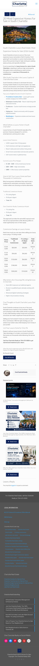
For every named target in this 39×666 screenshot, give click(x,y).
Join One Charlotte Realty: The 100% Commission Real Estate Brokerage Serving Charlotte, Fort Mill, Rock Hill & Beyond (19, 435)
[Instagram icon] (17, 659)
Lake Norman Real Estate (11, 587)
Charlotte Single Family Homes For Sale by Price (18, 583)
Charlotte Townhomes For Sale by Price (16, 581)
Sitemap (6, 522)
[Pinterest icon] (19, 659)
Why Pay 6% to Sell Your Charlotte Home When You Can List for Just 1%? (19, 468)
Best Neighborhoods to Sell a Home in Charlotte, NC (17, 628)
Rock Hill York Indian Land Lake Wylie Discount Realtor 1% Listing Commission (19, 615)
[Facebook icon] (15, 659)
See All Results (9, 357)
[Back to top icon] (19, 651)
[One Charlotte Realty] (19, 4)
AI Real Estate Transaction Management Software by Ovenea (18, 400)
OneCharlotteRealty (21, 372)
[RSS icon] (23, 659)
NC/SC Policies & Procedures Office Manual (17, 512)
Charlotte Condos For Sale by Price (14, 579)
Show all (31, 14)
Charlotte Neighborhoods (11, 585)
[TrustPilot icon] (21, 659)
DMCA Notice (8, 517)
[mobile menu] (36, 3)
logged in (13, 485)
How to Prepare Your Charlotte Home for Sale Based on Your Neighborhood (19, 622)
